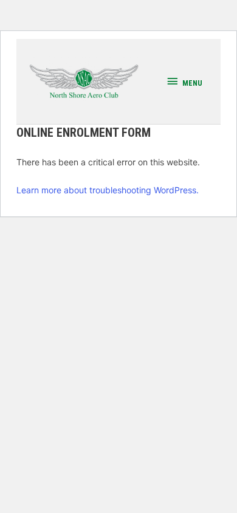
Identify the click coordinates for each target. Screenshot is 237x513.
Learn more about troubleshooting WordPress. (107, 190)
